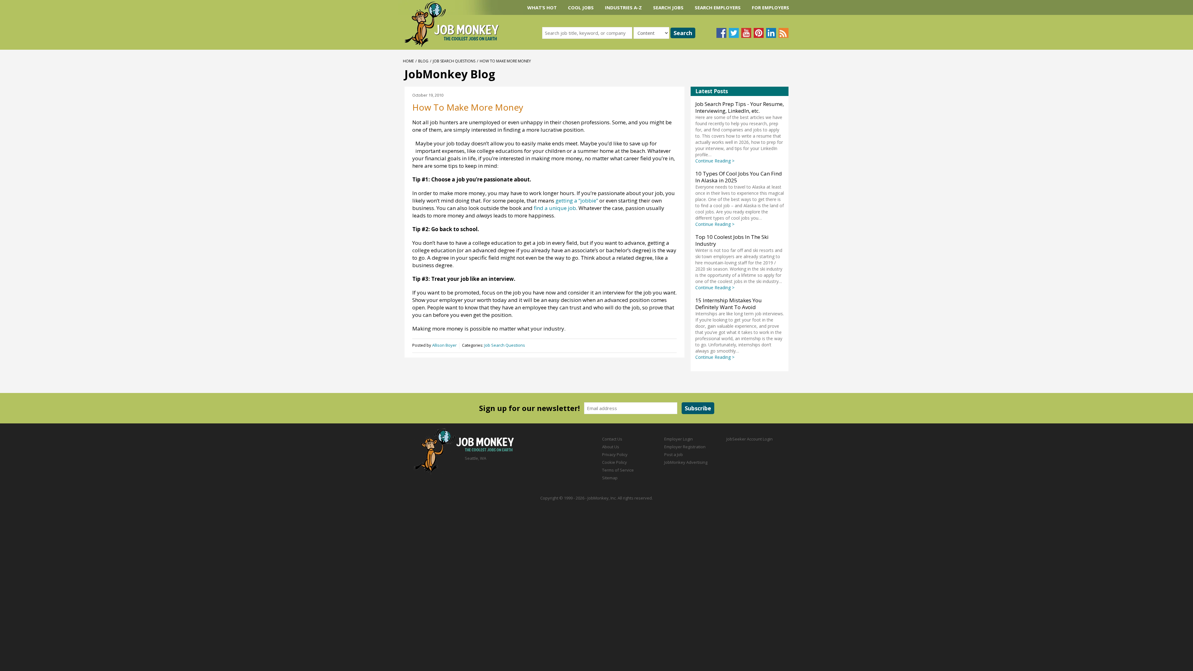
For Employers (770, 7)
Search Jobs (668, 7)
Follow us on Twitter (734, 33)
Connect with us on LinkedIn (771, 33)
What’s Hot (542, 7)
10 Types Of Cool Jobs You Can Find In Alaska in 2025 (738, 177)
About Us (610, 447)
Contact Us (612, 439)
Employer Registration (685, 447)
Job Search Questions (454, 61)
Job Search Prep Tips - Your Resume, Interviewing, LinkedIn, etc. (739, 107)
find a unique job (555, 208)
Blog (423, 61)
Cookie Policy (614, 462)
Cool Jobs (581, 7)
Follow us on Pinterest (759, 33)
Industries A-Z (623, 7)
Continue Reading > (714, 161)
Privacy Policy (615, 454)
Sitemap (610, 478)
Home (408, 61)
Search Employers (718, 7)
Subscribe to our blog (783, 33)
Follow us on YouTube (746, 33)
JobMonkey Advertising (685, 462)
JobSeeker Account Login (749, 439)
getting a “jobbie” (576, 200)
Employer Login (678, 439)
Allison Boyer (444, 345)
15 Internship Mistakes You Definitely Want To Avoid (728, 304)
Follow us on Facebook (721, 33)
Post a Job (673, 454)
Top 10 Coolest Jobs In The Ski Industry (732, 240)
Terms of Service (618, 470)
